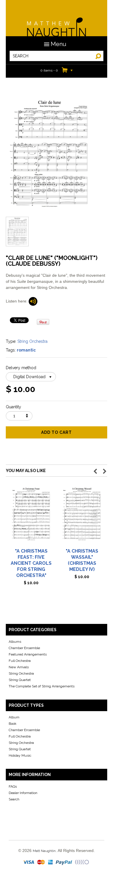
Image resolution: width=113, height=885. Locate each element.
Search (14, 799)
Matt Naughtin (56, 23)
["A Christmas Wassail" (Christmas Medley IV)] (81, 516)
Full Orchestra (20, 661)
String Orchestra (32, 341)
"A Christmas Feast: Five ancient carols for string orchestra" (31, 563)
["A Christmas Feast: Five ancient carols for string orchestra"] (31, 516)
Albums (15, 642)
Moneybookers (82, 862)
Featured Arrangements (28, 654)
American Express (50, 862)
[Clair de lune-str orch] (33, 301)
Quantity (13, 407)
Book (13, 724)
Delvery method (21, 367)
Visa (29, 862)
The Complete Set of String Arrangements (41, 686)
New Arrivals (19, 667)
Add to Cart (56, 432)
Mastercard (41, 862)
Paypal (64, 862)
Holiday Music (20, 755)
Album (14, 717)
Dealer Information (23, 793)
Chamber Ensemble (24, 648)
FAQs (13, 786)
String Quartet (20, 680)
